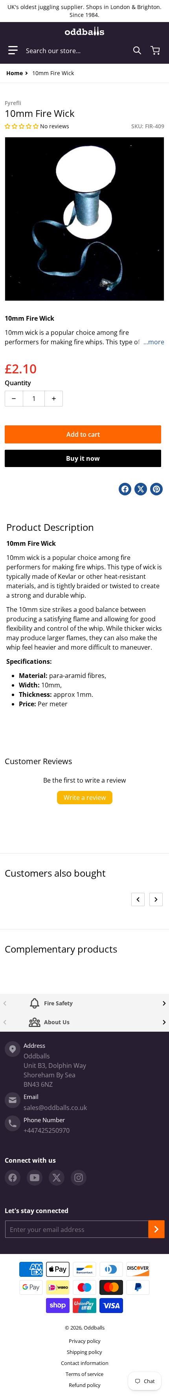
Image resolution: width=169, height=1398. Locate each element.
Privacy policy (85, 1340)
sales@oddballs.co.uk (55, 1107)
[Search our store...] (137, 50)
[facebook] (12, 1178)
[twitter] (56, 1178)
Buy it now (83, 458)
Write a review (85, 797)
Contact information (84, 1363)
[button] (13, 50)
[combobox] (83, 50)
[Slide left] (138, 899)
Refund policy (85, 1385)
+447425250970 (47, 1130)
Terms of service (84, 1374)
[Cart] (156, 50)
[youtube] (34, 1178)
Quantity (18, 383)
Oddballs (94, 1327)
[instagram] (78, 1178)
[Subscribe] (156, 1229)
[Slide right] (156, 899)
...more (153, 342)
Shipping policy (84, 1352)
